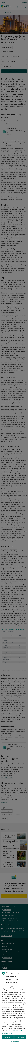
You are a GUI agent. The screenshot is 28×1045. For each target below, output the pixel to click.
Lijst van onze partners (7, 1033)
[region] (14, 1007)
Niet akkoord (20, 1037)
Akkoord (7, 1037)
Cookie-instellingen (14, 1041)
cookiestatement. (17, 1030)
